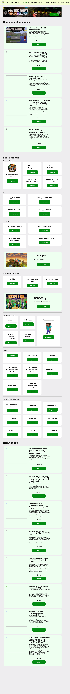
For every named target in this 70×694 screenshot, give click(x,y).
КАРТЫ (55, 2)
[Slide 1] (30, 15)
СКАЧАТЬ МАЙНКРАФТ (32, 2)
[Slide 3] (35, 15)
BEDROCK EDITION (42, 2)
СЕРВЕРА (52, 2)
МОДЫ (47, 2)
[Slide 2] (32, 15)
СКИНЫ (65, 2)
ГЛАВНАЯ (25, 2)
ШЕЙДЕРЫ (60, 2)
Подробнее (12, 181)
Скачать (39, 44)
